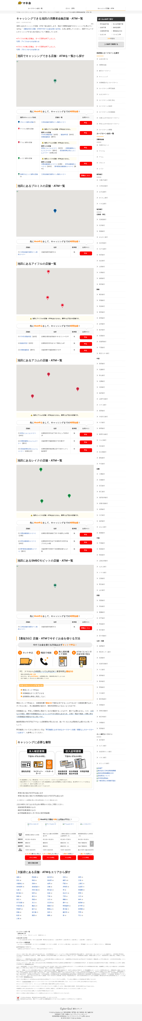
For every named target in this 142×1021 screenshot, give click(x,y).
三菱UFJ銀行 (103, 180)
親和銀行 (102, 675)
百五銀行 (102, 486)
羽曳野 (18, 909)
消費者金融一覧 (22, 933)
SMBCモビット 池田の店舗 (29, 174)
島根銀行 (102, 549)
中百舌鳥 (19, 906)
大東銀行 (102, 272)
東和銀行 (102, 312)
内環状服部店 (45, 137)
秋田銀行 (102, 255)
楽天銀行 (102, 740)
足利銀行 (102, 324)
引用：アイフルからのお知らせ (27, 41)
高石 (18, 899)
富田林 (80, 903)
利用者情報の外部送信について (61, 1016)
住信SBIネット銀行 (105, 751)
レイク (101, 169)
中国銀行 (102, 543)
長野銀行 (102, 411)
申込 (85, 123)
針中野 (80, 906)
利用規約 (57, 1014)
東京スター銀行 (104, 353)
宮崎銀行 (102, 705)
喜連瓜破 (35, 887)
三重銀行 (102, 474)
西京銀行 (102, 584)
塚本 (80, 899)
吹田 (33, 893)
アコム (101, 157)
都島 (49, 915)
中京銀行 (102, 464)
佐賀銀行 (102, 658)
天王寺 (49, 903)
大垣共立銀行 (103, 416)
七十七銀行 (102, 249)
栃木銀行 (102, 330)
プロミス (102, 163)
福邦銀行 (102, 521)
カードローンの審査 (105, 130)
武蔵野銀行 (102, 341)
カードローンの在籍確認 (107, 112)
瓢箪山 (49, 909)
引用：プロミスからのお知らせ (27, 49)
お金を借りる (103, 59)
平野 (80, 912)
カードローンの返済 (105, 106)
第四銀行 (102, 363)
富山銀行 (102, 375)
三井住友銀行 (103, 186)
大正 (80, 896)
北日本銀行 (102, 243)
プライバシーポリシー (80, 1014)
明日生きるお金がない (48, 939)
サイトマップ (76, 1016)
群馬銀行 (102, 318)
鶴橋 (64, 899)
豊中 (64, 903)
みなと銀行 (102, 527)
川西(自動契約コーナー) (49, 164)
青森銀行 (102, 231)
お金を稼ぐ (82, 939)
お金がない (89, 939)
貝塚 (33, 883)
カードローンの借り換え (107, 100)
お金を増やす (59, 939)
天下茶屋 (19, 903)
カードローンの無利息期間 (24, 944)
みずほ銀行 (102, 192)
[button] (55, 81)
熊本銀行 (102, 681)
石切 (64, 877)
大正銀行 (102, 515)
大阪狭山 (19, 883)
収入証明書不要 (118, 24)
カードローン (26, 12)
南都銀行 (102, 533)
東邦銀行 (102, 284)
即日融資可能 (104, 24)
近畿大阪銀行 (103, 503)
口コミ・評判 (70, 8)
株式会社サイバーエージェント (54, 999)
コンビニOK (117, 34)
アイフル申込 (50, 857)
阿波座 (34, 877)
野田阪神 (66, 906)
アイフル (102, 151)
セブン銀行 (102, 746)
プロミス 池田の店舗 (27, 122)
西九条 (49, 890)
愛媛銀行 (102, 612)
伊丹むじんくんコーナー (49, 148)
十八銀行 (102, 669)
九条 (18, 890)
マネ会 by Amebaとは (55, 1012)
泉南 (18, 896)
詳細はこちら (85, 175)
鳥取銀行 (102, 555)
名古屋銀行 (102, 452)
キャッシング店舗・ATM (106, 8)
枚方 (33, 909)
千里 (64, 896)
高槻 (33, 899)
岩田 (80, 877)
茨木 (18, 880)
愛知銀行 (102, 458)
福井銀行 (102, 393)
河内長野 (19, 887)
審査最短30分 (117, 31)
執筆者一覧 (83, 1012)
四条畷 (80, 890)
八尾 (18, 918)
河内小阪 (35, 890)
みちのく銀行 (103, 237)
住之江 (65, 893)
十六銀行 (102, 422)
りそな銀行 (102, 203)
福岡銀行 (102, 646)
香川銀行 (102, 630)
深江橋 (34, 912)
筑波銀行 (102, 306)
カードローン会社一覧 (35, 8)
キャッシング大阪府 (53, 12)
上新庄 (80, 883)
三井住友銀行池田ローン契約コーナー (53, 122)
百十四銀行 (102, 636)
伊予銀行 (102, 618)
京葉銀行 (102, 336)
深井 (49, 912)
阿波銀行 (102, 624)
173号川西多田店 (47, 134)
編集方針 (90, 1012)
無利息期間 (116, 27)
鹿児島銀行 (102, 699)
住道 (49, 893)
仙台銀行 (102, 261)
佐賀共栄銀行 (103, 664)
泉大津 (49, 877)
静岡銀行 (102, 428)
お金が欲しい (75, 939)
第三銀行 (102, 491)
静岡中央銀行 (103, 434)
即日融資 (83, 944)
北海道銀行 (102, 219)
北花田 (80, 887)
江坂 (80, 880)
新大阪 (18, 893)
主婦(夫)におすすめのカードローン (27, 948)
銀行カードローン (105, 71)
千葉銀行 (102, 347)
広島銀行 (102, 578)
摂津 (80, 893)
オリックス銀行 (104, 763)
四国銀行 (102, 600)
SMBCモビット (104, 145)
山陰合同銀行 (103, 561)
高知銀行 (102, 606)
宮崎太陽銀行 (103, 711)
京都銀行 (102, 480)
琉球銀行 (102, 728)
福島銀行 (102, 278)
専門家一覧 (75, 1012)
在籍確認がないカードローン (108, 82)
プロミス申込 (33, 857)
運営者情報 (67, 1012)
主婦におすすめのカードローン (109, 118)
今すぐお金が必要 (37, 939)
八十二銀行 (102, 405)
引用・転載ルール (67, 1014)
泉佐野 (49, 880)
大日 (49, 899)
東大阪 (65, 909)
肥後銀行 (102, 687)
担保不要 (103, 27)
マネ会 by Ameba (26, 981)
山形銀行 (102, 266)
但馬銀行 (102, 509)
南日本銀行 (102, 717)
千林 (49, 896)
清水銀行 (102, 446)
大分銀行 (102, 693)
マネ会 (18, 12)
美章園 (80, 909)
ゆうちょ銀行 (103, 198)
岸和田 (65, 887)
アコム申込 (68, 857)
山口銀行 (102, 590)
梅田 (64, 880)
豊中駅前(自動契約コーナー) (63, 166)
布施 (18, 912)
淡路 (18, 877)
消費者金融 (102, 65)
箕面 (33, 915)
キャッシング (103, 77)
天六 (33, 903)
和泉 (33, 880)
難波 (33, 906)
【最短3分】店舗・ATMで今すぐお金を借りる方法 (41, 29)
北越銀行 (102, 369)
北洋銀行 (102, 225)
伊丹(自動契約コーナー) (28, 541)
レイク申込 (85, 857)
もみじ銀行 (102, 567)
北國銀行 (102, 381)
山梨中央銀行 (103, 399)
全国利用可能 (104, 31)
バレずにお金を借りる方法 (24, 939)
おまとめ (103, 34)
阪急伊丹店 (64, 134)
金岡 (49, 883)
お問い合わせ (86, 1016)
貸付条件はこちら (29, 964)
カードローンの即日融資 (107, 88)
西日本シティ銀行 (105, 652)
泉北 (33, 896)
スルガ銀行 (102, 440)
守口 (80, 915)
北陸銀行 (102, 387)
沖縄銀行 (102, 722)
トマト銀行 (102, 572)
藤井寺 (65, 912)
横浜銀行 (102, 294)
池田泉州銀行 (103, 497)
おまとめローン (104, 94)
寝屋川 (49, 906)
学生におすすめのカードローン (109, 124)
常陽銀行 (102, 300)
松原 (18, 915)
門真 (64, 883)
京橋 (49, 887)
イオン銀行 (102, 757)
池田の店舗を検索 (33, 863)
